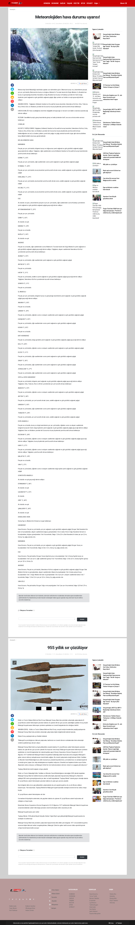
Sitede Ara (113, 894)
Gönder (82, 619)
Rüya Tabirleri (114, 900)
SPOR (83, 3)
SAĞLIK (62, 3)
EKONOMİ (54, 3)
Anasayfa (12, 9)
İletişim (53, 908)
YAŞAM (69, 3)
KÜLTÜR (76, 3)
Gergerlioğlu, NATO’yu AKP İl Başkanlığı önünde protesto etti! (112, 111)
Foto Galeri (55, 890)
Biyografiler (113, 898)
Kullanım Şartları (30, 906)
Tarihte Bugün (93, 905)
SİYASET (90, 3)
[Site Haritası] (30, 899)
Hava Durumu (93, 894)
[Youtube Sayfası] (20, 899)
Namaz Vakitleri (94, 898)
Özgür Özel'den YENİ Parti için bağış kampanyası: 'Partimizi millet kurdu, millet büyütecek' (112, 211)
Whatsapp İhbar (30, 908)
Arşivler (54, 901)
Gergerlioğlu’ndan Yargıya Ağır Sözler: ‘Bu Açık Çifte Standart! (111, 46)
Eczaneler (92, 900)
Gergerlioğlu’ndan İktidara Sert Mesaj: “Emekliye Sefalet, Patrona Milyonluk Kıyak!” (112, 75)
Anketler (112, 896)
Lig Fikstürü (92, 902)
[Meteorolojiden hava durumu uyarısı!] (49, 54)
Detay (112, 923)
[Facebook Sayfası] (10, 899)
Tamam (119, 923)
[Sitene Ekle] (34, 899)
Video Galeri (55, 893)
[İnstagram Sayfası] (17, 899)
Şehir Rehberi (93, 911)
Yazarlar (54, 897)
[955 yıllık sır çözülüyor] (49, 684)
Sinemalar (92, 907)
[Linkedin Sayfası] (24, 899)
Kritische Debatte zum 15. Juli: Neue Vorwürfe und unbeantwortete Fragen (112, 97)
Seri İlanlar (92, 909)
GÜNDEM (47, 3)
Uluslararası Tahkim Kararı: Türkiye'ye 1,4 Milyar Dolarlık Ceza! (112, 124)
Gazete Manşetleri (95, 913)
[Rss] (27, 899)
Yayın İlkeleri (13, 908)
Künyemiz (55, 904)
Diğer (96, 3)
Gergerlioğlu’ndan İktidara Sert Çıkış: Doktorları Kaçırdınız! (111, 36)
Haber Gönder (29, 910)
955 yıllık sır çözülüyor (110, 164)
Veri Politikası (13, 910)
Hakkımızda (12, 906)
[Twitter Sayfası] (13, 899)
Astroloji (112, 902)
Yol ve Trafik (93, 896)
